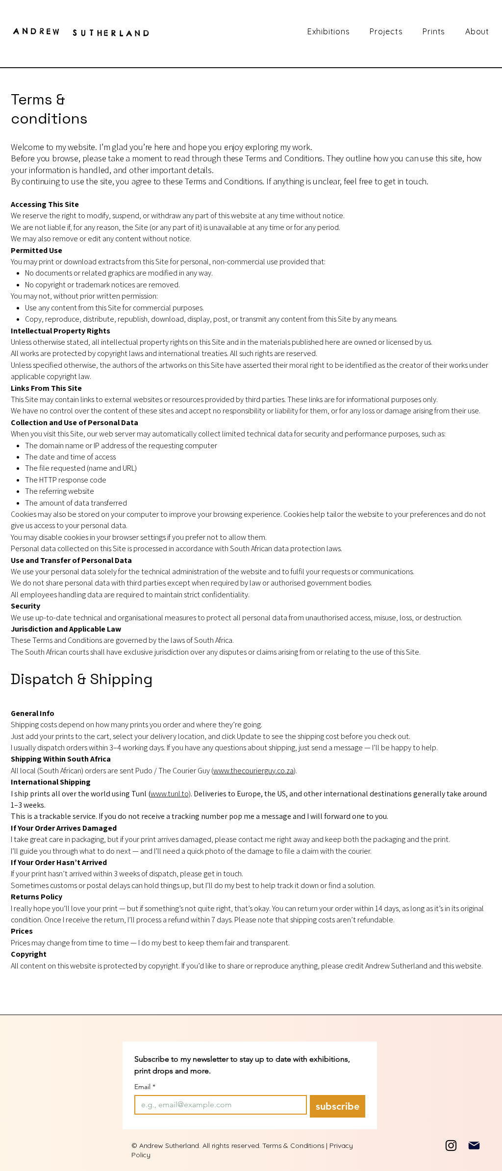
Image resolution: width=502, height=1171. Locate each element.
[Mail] (473, 1145)
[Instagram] (451, 1145)
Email (144, 1087)
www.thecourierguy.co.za (253, 770)
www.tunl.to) (171, 794)
